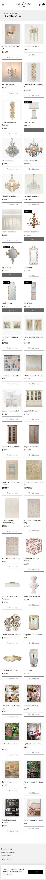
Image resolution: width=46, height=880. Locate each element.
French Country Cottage (33, 820)
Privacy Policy (6, 859)
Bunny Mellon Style (9, 782)
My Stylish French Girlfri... (33, 744)
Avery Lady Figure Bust (32, 596)
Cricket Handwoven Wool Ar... (34, 483)
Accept (35, 872)
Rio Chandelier (7, 160)
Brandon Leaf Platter (10, 670)
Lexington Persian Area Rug (33, 521)
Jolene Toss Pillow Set (10, 411)
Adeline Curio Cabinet (10, 446)
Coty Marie (28, 267)
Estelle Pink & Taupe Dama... (31, 559)
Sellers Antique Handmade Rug (8, 521)
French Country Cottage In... (33, 783)
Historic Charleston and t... (11, 745)
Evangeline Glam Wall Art (33, 375)
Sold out (34, 130)
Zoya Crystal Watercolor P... (33, 338)
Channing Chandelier (10, 196)
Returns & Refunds (7, 856)
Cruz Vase (28, 670)
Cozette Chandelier (31, 232)
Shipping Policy (6, 849)
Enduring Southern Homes (9, 821)
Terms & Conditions (8, 852)
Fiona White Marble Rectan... (9, 597)
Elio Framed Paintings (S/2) (10, 338)
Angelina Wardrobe (31, 446)
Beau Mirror (6, 267)
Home (6, 14)
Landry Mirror (7, 303)
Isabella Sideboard (31, 411)
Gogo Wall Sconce (31, 46)
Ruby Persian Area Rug (11, 558)
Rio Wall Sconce (8, 84)
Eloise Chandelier (30, 160)
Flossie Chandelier (9, 232)
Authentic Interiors (31, 706)
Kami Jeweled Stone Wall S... (33, 85)
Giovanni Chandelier (32, 196)
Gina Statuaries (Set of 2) (12, 634)
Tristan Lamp (29, 122)
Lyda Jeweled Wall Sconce (9, 123)
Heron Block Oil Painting (11, 375)
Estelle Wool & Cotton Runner (10, 483)
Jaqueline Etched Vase (33, 634)
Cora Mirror (28, 303)
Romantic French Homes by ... (11, 707)
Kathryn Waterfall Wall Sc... (10, 47)
